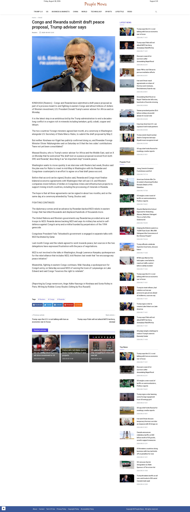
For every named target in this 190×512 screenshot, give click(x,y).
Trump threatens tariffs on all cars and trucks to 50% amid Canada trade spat (147, 478)
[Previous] (35, 349)
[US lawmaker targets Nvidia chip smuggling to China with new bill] (103, 344)
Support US (153, 1)
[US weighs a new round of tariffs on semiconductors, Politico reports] (127, 199)
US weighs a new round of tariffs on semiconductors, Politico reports (146, 198)
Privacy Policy (61, 509)
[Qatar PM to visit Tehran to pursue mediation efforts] (127, 73)
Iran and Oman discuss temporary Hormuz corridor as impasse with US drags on (147, 421)
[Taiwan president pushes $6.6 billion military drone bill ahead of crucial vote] (127, 114)
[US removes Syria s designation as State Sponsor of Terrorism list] (127, 465)
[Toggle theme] (3, 508)
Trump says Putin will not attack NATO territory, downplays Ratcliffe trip (146, 45)
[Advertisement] (73, 383)
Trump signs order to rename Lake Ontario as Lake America (147, 306)
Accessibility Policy (87, 509)
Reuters (42, 299)
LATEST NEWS (125, 23)
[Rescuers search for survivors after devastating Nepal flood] (127, 59)
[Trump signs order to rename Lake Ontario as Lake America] (127, 307)
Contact (41, 509)
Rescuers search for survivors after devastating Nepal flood (145, 58)
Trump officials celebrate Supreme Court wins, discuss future (147, 246)
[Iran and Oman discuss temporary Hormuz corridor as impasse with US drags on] (127, 422)
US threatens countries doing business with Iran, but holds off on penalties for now (147, 451)
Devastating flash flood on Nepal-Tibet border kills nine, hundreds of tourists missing (147, 99)
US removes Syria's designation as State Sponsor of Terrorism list (146, 464)
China (75, 12)
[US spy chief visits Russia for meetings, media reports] (127, 151)
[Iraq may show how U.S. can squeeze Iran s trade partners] (127, 127)
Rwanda (61, 299)
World (84, 12)
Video (129, 12)
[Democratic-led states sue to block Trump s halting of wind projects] (74, 344)
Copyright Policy (73, 509)
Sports (108, 12)
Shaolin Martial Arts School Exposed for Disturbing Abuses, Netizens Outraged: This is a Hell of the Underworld (147, 214)
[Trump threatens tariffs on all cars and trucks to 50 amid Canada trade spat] (127, 479)
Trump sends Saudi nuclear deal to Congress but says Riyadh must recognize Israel (147, 137)
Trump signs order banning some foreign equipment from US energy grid (147, 396)
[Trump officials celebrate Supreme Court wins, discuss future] (127, 248)
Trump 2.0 (38, 12)
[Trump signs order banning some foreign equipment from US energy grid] (127, 398)
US (47, 12)
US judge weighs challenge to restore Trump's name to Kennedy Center (147, 333)
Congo (51, 299)
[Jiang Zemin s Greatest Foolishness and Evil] (127, 172)
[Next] (111, 349)
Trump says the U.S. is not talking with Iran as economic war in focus (147, 31)
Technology (96, 12)
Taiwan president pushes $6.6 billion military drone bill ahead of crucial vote (147, 113)
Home (34, 17)
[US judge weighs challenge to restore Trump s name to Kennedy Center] (127, 334)
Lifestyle (119, 12)
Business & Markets (60, 12)
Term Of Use (50, 509)
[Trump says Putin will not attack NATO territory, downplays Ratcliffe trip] (127, 46)
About (35, 509)
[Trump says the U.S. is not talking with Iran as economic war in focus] (127, 32)
